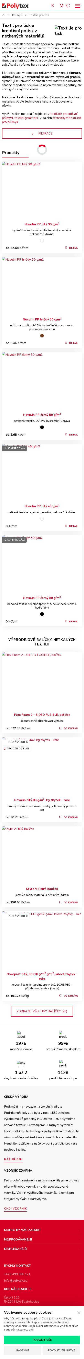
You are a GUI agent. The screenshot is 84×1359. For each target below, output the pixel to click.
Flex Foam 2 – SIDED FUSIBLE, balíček (42, 715)
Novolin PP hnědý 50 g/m (42, 319)
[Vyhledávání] (53, 6)
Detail (73, 248)
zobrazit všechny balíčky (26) (42, 1011)
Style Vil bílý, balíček (42, 889)
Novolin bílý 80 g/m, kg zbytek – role (42, 800)
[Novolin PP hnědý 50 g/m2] (42, 286)
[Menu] (78, 6)
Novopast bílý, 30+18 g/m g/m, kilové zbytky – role (42, 976)
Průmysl (17, 15)
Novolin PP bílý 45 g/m (42, 506)
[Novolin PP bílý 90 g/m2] (42, 190)
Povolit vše (42, 1340)
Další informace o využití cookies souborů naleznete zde (41, 1328)
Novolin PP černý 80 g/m (42, 598)
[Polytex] (15, 6)
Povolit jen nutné (61, 1350)
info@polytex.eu (16, 1281)
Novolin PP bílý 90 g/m (42, 224)
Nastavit (22, 1350)
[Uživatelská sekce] (61, 6)
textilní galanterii (26, 118)
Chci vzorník (15, 1209)
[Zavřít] (79, 1313)
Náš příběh (13, 1159)
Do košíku (70, 728)
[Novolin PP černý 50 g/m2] (42, 381)
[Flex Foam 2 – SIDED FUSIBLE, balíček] (42, 681)
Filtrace (45, 133)
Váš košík (70, 6)
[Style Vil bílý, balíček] (42, 855)
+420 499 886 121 (17, 1274)
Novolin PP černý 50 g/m (42, 415)
